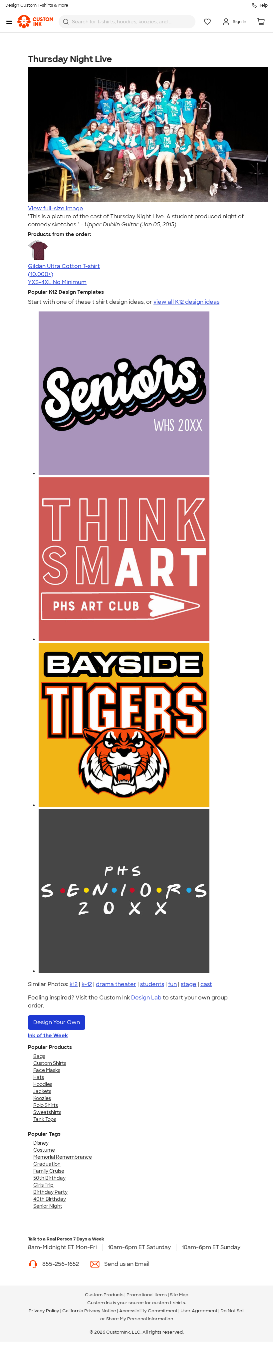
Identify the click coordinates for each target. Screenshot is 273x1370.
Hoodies (42, 1084)
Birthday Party (50, 1192)
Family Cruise (48, 1171)
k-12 (87, 984)
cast (206, 984)
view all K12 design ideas (186, 301)
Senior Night (47, 1206)
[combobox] (127, 21)
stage (188, 984)
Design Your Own (56, 1022)
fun (172, 984)
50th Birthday (49, 1178)
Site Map (179, 1295)
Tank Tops (44, 1119)
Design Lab (146, 997)
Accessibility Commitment (148, 1311)
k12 (74, 984)
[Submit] (66, 21)
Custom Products (104, 1295)
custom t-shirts (168, 1303)
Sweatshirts (47, 1112)
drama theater (116, 984)
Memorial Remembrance (62, 1157)
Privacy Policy (44, 1311)
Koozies (42, 1098)
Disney (41, 1143)
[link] (35, 21)
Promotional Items (147, 1295)
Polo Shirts (45, 1105)
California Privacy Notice (89, 1311)
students (152, 984)
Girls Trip (43, 1185)
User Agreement (198, 1311)
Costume (44, 1150)
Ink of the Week (48, 1035)
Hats (38, 1077)
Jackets (42, 1091)
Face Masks (46, 1070)
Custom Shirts (49, 1063)
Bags (39, 1056)
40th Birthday (49, 1199)
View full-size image (55, 208)
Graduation (47, 1164)
